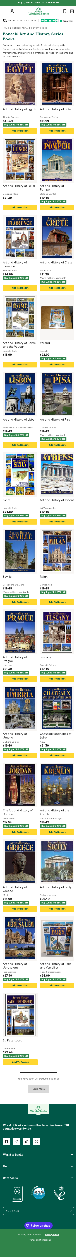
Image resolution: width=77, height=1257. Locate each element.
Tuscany (44, 657)
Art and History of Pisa (54, 419)
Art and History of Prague (15, 659)
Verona (44, 343)
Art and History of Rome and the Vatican (18, 344)
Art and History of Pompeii (51, 187)
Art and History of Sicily (54, 887)
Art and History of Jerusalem (15, 965)
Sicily (6, 500)
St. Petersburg (12, 1040)
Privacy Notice (50, 1234)
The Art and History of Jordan (18, 812)
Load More (37, 1089)
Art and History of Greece (15, 889)
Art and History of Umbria (15, 735)
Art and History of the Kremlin (53, 812)
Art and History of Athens (51, 501)
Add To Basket (19, 130)
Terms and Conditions (38, 1240)
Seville (7, 576)
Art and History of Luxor (19, 185)
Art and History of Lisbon (15, 421)
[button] (5, 11)
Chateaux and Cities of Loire (54, 735)
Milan (42, 576)
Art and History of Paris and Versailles (54, 965)
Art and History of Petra (55, 109)
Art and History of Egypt (19, 109)
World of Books (32, 1234)
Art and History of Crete (55, 262)
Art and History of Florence (15, 264)
